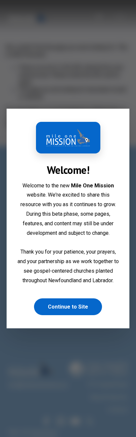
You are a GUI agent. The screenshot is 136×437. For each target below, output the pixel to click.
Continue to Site (68, 307)
